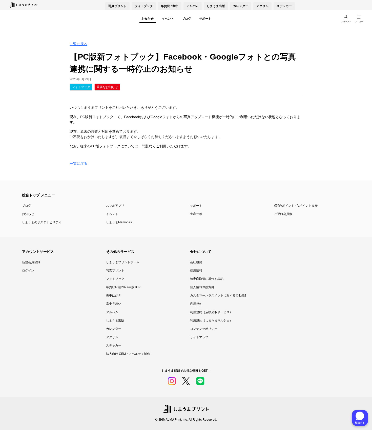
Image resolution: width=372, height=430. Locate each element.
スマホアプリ (115, 205)
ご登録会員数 (283, 214)
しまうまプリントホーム (122, 262)
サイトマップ (199, 337)
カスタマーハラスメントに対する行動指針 (219, 295)
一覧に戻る (78, 44)
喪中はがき (113, 295)
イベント (168, 18)
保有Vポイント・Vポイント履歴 (296, 205)
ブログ (186, 18)
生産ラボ (196, 214)
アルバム (193, 6)
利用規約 (196, 304)
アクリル (262, 6)
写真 (117, 6)
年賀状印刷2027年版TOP (123, 287)
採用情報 (196, 270)
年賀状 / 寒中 (169, 6)
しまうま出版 (216, 6)
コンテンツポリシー (203, 329)
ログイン (28, 270)
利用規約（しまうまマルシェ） (211, 320)
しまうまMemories (119, 222)
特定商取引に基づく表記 (206, 279)
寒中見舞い (113, 304)
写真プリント (115, 270)
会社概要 (196, 262)
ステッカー (284, 6)
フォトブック (144, 6)
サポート (205, 18)
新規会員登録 (31, 262)
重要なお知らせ (107, 87)
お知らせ (147, 18)
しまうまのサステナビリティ (41, 222)
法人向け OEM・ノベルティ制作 (128, 354)
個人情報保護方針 (202, 287)
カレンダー (240, 6)
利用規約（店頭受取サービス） (211, 312)
